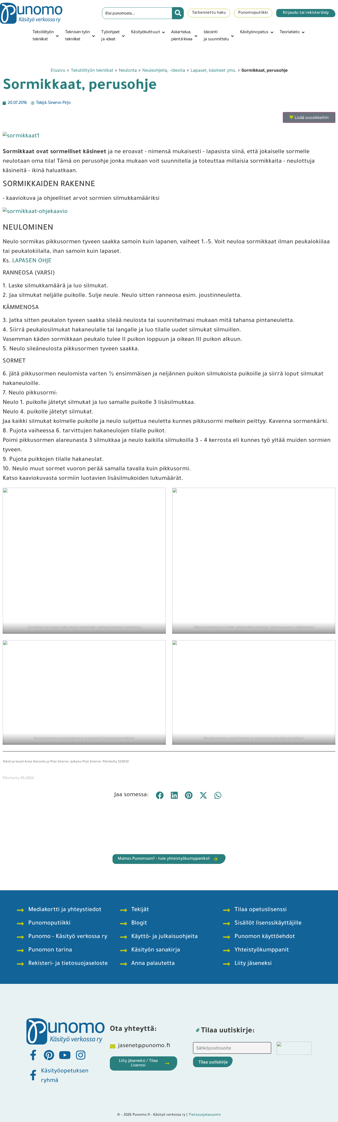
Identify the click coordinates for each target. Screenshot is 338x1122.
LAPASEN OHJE (31, 261)
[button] (46, 36)
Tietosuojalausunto (205, 1115)
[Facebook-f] (33, 1055)
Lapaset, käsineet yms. (213, 70)
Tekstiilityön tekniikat (92, 70)
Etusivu (58, 70)
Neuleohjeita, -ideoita (163, 70)
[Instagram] (80, 1055)
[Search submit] (178, 13)
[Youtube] (64, 1055)
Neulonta (128, 70)
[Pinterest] (49, 1055)
